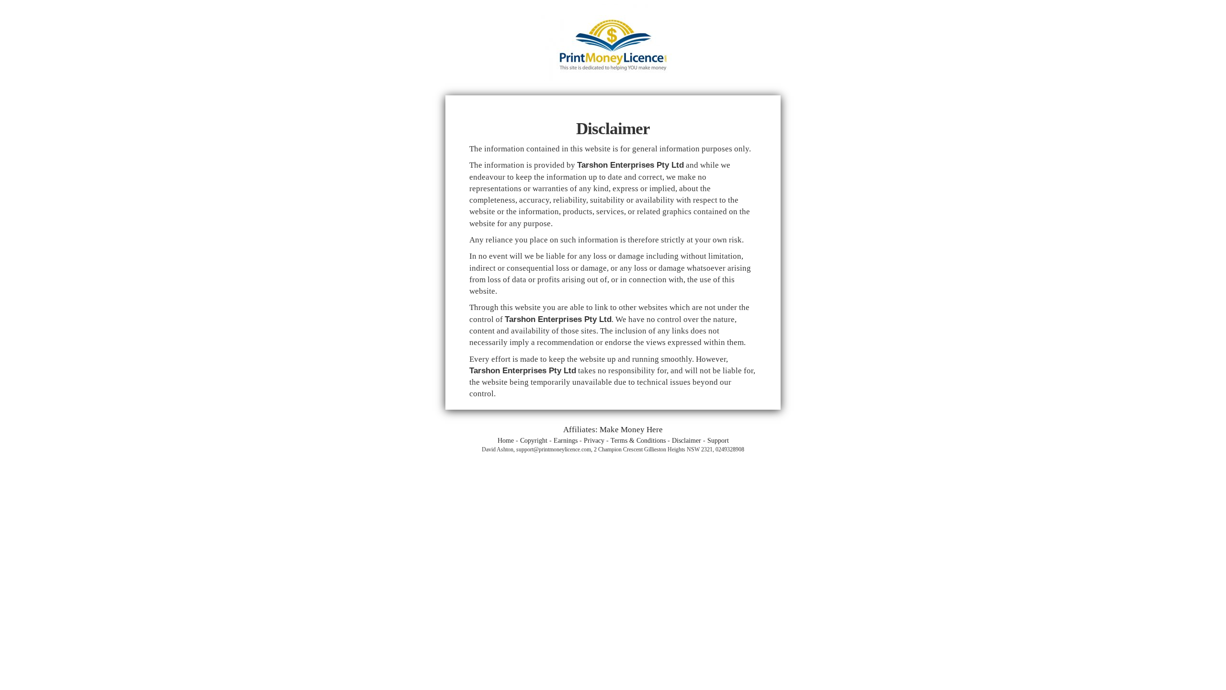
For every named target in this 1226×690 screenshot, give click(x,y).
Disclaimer (686, 440)
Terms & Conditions (638, 440)
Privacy (594, 440)
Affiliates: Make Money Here (613, 429)
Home (506, 440)
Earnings (566, 440)
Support (718, 440)
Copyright (533, 440)
